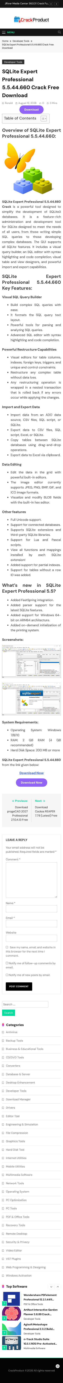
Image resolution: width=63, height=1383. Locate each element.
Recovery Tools (15, 1225)
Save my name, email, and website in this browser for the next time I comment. (31, 951)
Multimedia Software (19, 1175)
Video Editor (14, 1250)
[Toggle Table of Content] (42, 119)
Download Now (31, 773)
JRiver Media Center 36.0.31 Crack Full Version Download (26, 3)
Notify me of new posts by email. (29, 975)
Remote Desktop (16, 1233)
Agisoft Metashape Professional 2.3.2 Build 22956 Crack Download (38, 1329)
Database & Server (18, 1074)
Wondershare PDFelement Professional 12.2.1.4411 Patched (40, 1299)
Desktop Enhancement (20, 1082)
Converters (13, 1066)
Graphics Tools (15, 1141)
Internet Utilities (16, 1158)
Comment (13, 859)
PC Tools (11, 1208)
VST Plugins (13, 1259)
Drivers (10, 1107)
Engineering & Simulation (22, 1124)
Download (31, 109)
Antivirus (11, 1032)
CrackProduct (16, 1370)
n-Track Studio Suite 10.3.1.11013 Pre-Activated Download (39, 1343)
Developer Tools (13, 62)
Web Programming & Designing (26, 1267)
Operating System (17, 1191)
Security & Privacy (18, 1242)
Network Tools (15, 1183)
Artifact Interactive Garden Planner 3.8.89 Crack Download (41, 1314)
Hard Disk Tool (15, 1150)
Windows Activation (18, 1275)
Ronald (9, 103)
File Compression (17, 1133)
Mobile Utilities (15, 1166)
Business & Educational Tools (24, 1049)
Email (10, 918)
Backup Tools (14, 1040)
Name (10, 903)
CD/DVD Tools (15, 1057)
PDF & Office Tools (17, 1217)
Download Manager (18, 1099)
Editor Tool (13, 1116)
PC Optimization (16, 1200)
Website (11, 932)
